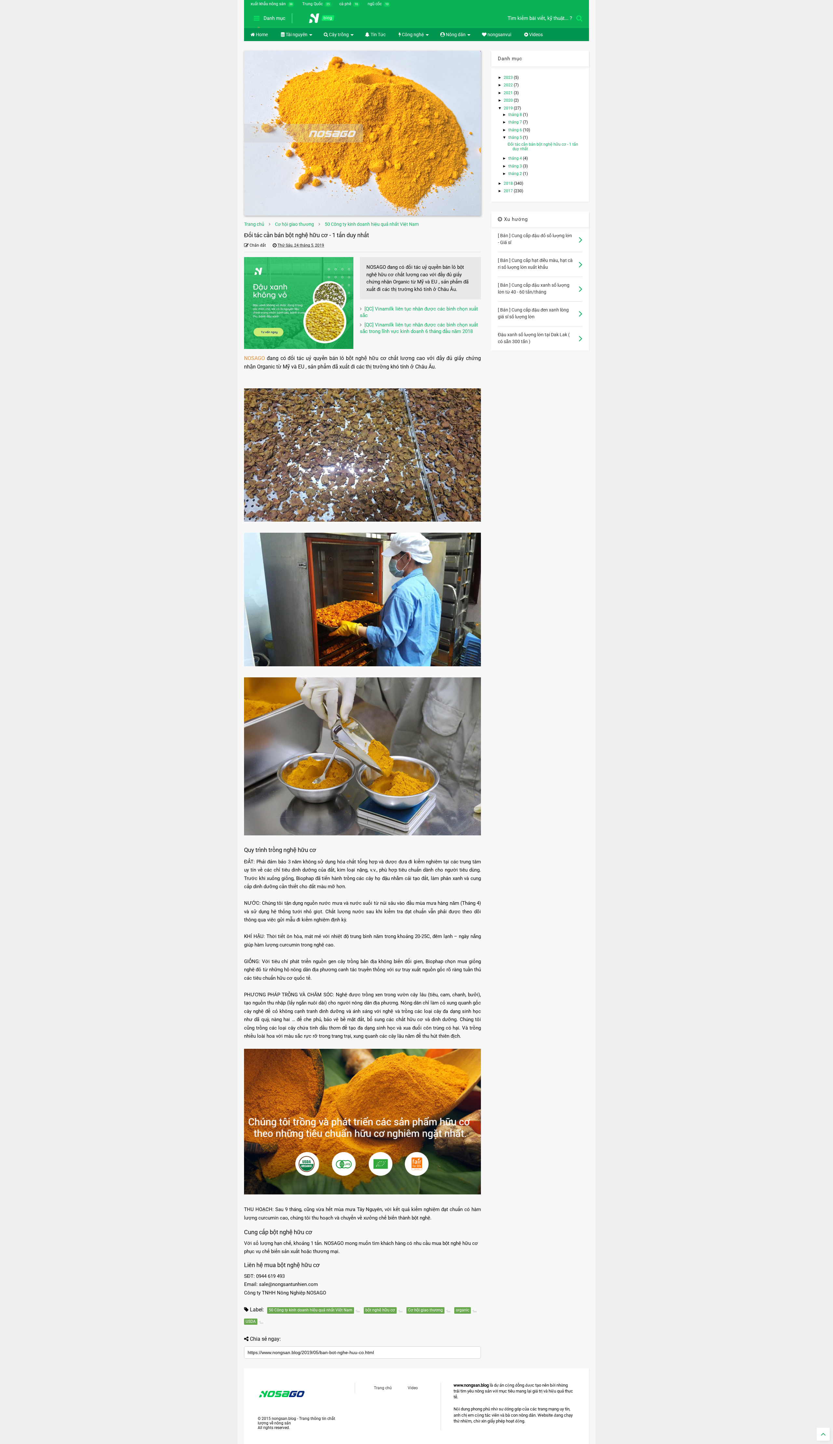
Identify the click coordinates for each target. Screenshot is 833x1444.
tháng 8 (515, 114)
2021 (509, 93)
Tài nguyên (296, 34)
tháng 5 (515, 137)
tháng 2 (515, 173)
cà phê (345, 4)
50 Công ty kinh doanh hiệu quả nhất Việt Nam (372, 224)
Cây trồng (338, 34)
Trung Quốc (312, 4)
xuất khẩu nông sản (268, 4)
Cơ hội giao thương (294, 224)
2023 (509, 77)
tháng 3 (515, 166)
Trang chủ (254, 224)
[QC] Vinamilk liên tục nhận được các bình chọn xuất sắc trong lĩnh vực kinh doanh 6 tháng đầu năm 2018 (419, 328)
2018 (509, 183)
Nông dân (455, 34)
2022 (509, 85)
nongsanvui (498, 34)
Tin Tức (378, 34)
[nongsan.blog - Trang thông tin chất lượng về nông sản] (326, 20)
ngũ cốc (375, 4)
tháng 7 (515, 122)
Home (261, 34)
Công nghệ (412, 34)
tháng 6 (515, 130)
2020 (509, 100)
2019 (509, 108)
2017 (509, 191)
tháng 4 (515, 158)
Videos (535, 34)
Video (413, 1388)
